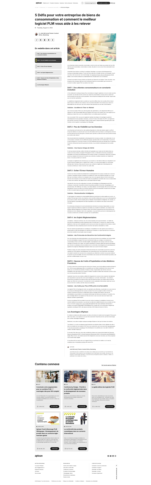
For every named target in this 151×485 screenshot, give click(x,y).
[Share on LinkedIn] (48, 40)
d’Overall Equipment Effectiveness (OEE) (90, 334)
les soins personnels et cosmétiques (77, 327)
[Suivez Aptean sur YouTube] (115, 456)
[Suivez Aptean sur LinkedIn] (113, 456)
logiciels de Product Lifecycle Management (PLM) (103, 74)
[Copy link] (36, 40)
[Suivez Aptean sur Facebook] (108, 456)
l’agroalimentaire (111, 326)
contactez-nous (70, 342)
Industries (62, 3)
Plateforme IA (46, 3)
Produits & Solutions (54, 3)
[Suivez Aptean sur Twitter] (110, 456)
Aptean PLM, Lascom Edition (82, 303)
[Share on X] (44, 40)
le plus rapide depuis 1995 (79, 268)
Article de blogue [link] (65, 7)
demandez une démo (81, 342)
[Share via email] (52, 40)
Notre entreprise (68, 3)
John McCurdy (44, 33)
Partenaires (75, 3)
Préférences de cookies (56, 481)
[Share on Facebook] (40, 40)
